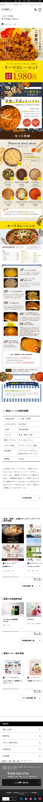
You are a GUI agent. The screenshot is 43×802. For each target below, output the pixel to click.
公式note (21, 794)
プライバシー (25, 792)
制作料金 (6, 736)
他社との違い (8, 729)
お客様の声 (7, 749)
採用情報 (34, 792)
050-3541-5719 (19, 773)
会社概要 (6, 756)
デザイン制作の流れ (10, 743)
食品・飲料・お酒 (14, 761)
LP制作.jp (4, 761)
